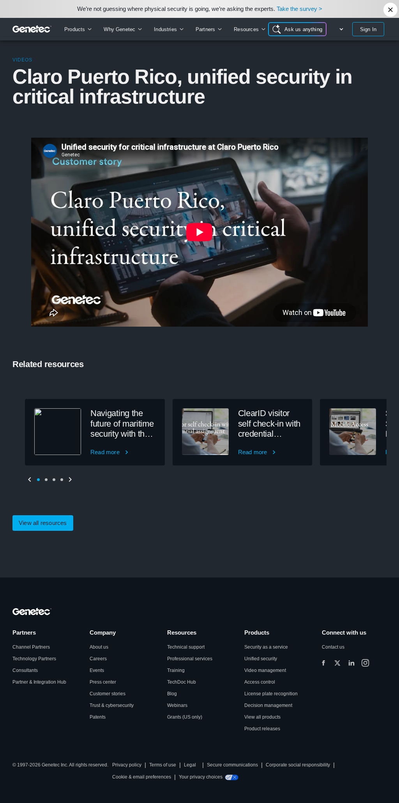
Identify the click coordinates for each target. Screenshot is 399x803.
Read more (105, 452)
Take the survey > (299, 8)
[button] (38, 479)
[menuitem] (77, 29)
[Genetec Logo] (32, 29)
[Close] (390, 10)
